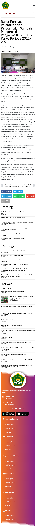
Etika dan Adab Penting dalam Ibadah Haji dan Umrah (13, 354)
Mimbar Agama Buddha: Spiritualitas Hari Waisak (13, 234)
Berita (9, 288)
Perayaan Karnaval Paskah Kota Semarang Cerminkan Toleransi (16, 342)
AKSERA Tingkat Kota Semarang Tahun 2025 (11, 325)
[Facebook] (2, 13)
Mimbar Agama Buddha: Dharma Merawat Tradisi (13, 251)
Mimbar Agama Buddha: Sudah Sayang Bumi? (11, 260)
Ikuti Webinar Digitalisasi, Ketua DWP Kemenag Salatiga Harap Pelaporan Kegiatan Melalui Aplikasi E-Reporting (22, 298)
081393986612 (9, 402)
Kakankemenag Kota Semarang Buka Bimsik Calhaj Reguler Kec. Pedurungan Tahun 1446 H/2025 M (16, 366)
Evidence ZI (8, 432)
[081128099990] (3, 397)
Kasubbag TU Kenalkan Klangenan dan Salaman (12, 320)
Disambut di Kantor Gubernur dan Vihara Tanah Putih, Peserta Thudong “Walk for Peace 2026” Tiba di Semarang (18, 275)
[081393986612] (3, 402)
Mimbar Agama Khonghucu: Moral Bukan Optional (13, 238)
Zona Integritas (9, 424)
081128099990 (9, 397)
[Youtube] (10, 13)
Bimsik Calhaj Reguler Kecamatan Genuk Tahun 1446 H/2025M (16, 359)
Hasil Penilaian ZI (10, 428)
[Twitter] (6, 13)
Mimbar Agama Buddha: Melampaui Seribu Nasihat (13, 217)
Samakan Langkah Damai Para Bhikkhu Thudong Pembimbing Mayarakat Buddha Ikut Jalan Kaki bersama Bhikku (15, 269)
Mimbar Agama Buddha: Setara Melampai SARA (12, 255)
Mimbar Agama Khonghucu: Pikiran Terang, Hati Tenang (14, 264)
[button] (33, 5)
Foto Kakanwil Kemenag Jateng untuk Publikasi (12, 291)
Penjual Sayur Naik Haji (6, 337)
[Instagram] (13, 13)
